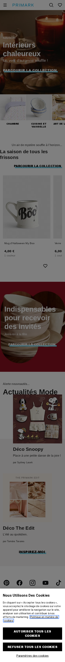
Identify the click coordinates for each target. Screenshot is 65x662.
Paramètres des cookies (32, 655)
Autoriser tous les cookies (32, 633)
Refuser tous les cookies (33, 647)
